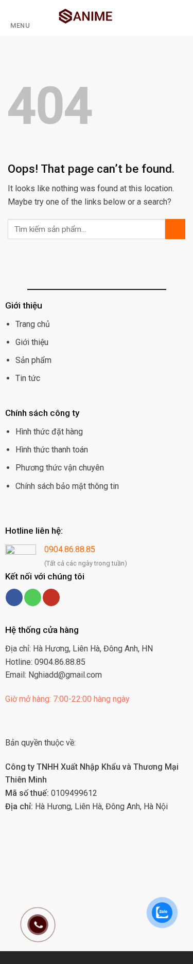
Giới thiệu (31, 342)
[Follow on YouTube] (51, 597)
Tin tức (27, 378)
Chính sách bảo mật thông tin (67, 486)
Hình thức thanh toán (51, 449)
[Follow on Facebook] (14, 597)
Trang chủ (32, 324)
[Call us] (32, 597)
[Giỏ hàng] (148, 18)
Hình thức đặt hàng (49, 431)
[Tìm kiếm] (181, 18)
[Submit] (175, 229)
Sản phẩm (33, 360)
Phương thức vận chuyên (59, 467)
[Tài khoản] (165, 18)
